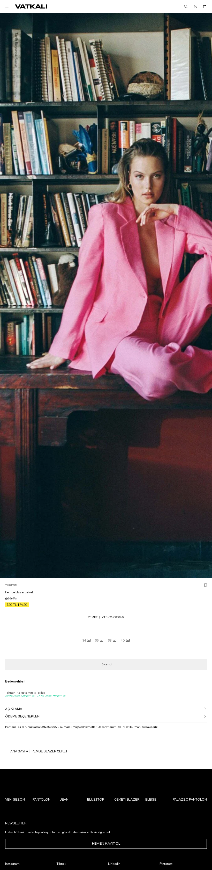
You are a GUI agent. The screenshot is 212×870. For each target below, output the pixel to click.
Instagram (12, 863)
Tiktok (61, 863)
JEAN (64, 799)
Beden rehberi (15, 681)
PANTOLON (41, 799)
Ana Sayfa (19, 751)
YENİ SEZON (15, 799)
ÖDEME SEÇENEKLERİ (22, 716)
